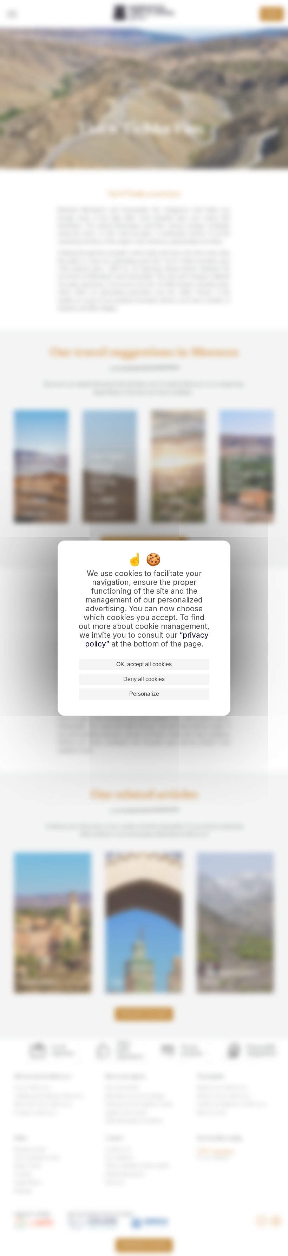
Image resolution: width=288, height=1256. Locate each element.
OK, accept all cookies (144, 664)
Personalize (144, 694)
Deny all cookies (144, 679)
